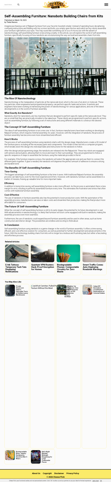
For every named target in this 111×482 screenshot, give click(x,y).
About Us (36, 473)
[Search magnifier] (18, 4)
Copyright (47, 473)
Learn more (95, 480)
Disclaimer (59, 473)
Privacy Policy (72, 473)
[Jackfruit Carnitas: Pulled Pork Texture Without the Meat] (42, 366)
